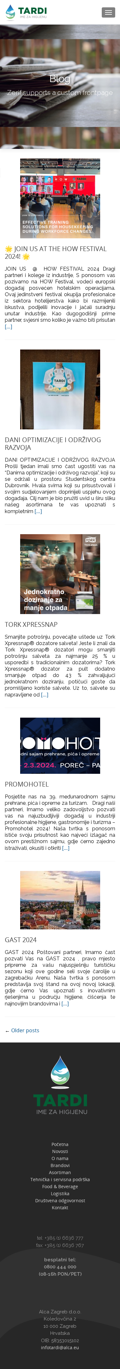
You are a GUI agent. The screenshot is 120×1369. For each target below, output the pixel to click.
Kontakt (60, 1207)
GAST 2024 (20, 939)
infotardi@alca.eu (60, 1347)
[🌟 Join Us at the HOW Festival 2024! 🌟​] (60, 197)
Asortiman (60, 1172)
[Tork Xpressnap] (60, 573)
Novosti (60, 1151)
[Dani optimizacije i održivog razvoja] (60, 388)
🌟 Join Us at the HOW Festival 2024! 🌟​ (56, 252)
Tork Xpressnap (31, 624)
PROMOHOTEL (27, 784)
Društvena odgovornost (60, 1200)
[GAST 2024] (60, 899)
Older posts (22, 1030)
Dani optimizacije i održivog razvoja (53, 443)
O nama (60, 1158)
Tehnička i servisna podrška (60, 1179)
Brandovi (60, 1165)
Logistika (60, 1193)
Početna (60, 1144)
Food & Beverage (60, 1186)
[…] (8, 326)
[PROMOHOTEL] (60, 745)
